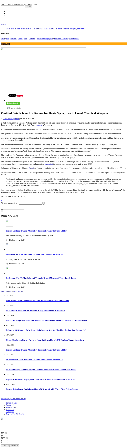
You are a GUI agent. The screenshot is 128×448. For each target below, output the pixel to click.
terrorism (13, 39)
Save (21, 96)
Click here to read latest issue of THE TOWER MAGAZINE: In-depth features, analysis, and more (45, 29)
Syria (25, 39)
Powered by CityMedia (15, 414)
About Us (10, 410)
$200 (3, 441)
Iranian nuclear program (45, 39)
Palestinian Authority (61, 39)
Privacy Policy (12, 407)
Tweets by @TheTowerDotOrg (13, 399)
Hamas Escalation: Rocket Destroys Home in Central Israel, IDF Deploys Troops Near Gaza (45, 340)
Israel (3, 39)
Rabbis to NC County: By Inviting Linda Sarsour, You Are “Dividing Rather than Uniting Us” (46, 330)
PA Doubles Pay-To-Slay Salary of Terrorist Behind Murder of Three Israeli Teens (41, 278)
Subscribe (10, 412)
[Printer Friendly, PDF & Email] (13, 104)
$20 (2, 433)
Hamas (20, 39)
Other (3, 443)
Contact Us (10, 405)
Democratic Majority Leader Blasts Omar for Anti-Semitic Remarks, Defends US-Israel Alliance (46, 320)
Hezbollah (32, 39)
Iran (7, 39)
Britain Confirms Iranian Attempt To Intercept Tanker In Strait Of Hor (36, 231)
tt (1, 201)
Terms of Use (11, 403)
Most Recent (18, 291)
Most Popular (6, 291)
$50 (2, 436)
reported (39, 125)
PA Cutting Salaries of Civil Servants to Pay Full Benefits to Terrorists (35, 310)
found (31, 168)
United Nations (74, 39)
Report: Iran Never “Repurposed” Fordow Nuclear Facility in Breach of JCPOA (40, 379)
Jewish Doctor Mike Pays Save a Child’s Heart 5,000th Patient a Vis (34, 254)
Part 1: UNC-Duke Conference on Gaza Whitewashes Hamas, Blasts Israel (37, 301)
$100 (3, 438)
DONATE (5, 446)
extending (49, 164)
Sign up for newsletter (9, 203)
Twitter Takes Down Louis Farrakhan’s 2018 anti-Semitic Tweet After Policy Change (42, 389)
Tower (3, 24)
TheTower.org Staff (11, 119)
